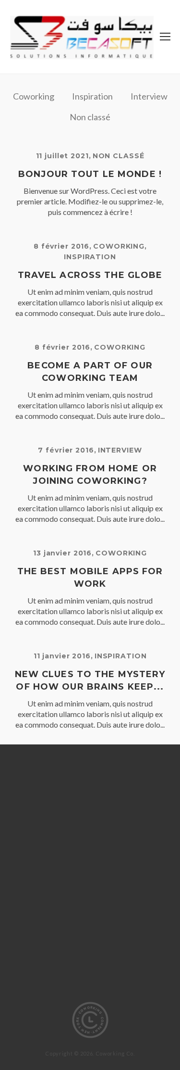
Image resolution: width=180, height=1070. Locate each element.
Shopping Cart (105, 910)
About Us (51, 761)
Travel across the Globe (90, 275)
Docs (90, 789)
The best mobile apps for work (90, 577)
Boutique (129, 761)
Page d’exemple (68, 854)
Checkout (82, 775)
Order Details (119, 840)
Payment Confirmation (90, 868)
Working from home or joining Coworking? (90, 474)
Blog (89, 761)
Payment (125, 854)
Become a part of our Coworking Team (90, 371)
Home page (97, 826)
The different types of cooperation (90, 928)
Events (52, 826)
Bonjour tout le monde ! (90, 174)
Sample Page (66, 896)
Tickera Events (90, 971)
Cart (42, 775)
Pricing (50, 882)
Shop (56, 910)
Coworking (33, 96)
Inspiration (92, 96)
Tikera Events (90, 985)
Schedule (119, 896)
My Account (56, 840)
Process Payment (110, 882)
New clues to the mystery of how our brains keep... (90, 680)
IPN (135, 826)
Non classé (90, 117)
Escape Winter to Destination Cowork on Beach (90, 807)
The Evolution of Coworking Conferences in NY (90, 952)
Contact (130, 775)
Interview (149, 96)
